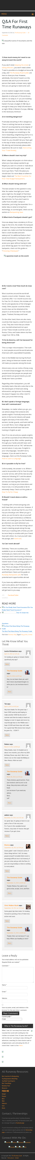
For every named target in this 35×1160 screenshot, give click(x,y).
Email (4, 992)
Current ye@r (7, 1016)
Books (3, 1108)
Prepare (4, 1096)
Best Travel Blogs (6, 1083)
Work (3, 1101)
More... (21, 1045)
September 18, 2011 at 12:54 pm (14, 908)
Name (4, 985)
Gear (3, 1106)
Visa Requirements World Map (10, 1079)
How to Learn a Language (11, 458)
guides (25, 634)
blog (22, 634)
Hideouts (4, 1103)
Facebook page (20, 1123)
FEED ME (5, 1091)
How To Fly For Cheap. (10, 492)
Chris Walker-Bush (11, 905)
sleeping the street (21, 65)
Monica (7, 845)
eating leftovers (8, 68)
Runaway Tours (6, 1086)
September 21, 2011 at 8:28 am (16, 883)
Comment (5, 966)
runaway (30, 634)
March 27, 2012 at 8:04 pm (12, 747)
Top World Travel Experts (8, 1081)
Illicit (3, 1099)
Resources (4, 1088)
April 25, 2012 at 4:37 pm (14, 676)
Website (4, 998)
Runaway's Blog (12, 634)
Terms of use (10, 1158)
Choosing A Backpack (10, 251)
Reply (7, 664)
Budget (4, 1094)
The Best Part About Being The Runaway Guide (17, 631)
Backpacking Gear (16, 212)
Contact (17, 1158)
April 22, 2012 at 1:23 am (11, 654)
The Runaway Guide (17, 5)
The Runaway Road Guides (19, 73)
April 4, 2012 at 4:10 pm (11, 706)
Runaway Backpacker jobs (11, 575)
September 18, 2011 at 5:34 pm (13, 847)
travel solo (17, 539)
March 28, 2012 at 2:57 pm (14, 777)
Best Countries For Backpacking (10, 1076)
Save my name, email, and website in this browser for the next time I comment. (15, 1009)
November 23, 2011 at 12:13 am (14, 818)
